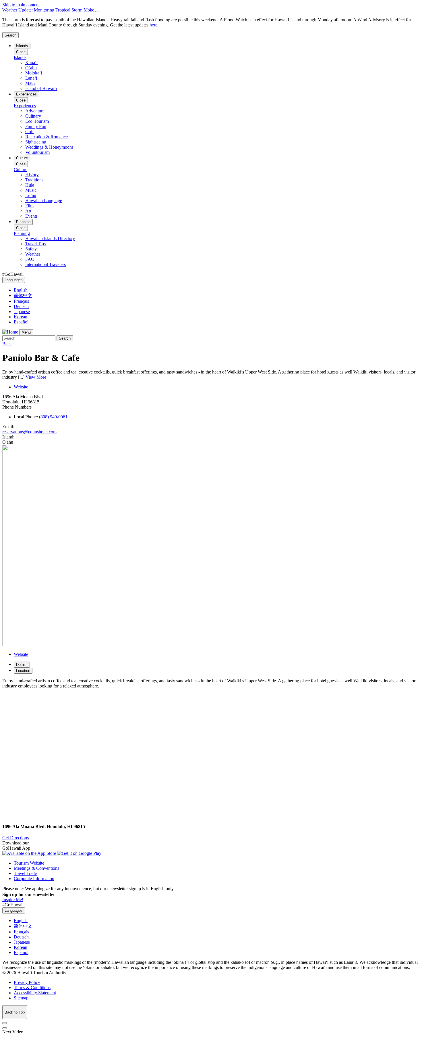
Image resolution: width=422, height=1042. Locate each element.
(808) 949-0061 (53, 416)
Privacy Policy (27, 982)
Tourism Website (29, 863)
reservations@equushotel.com (29, 431)
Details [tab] (22, 664)
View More (36, 377)
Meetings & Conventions (36, 868)
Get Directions (15, 837)
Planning (23, 222)
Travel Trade (25, 873)
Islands (22, 46)
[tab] (211, 10)
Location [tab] (23, 671)
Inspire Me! (12, 899)
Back (7, 343)
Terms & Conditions (32, 987)
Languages (14, 280)
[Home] (10, 332)
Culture (22, 158)
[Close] (97, 11)
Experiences (26, 94)
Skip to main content (21, 4)
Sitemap (21, 997)
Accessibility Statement (35, 992)
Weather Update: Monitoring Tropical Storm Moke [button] (48, 9)
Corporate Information (34, 878)
